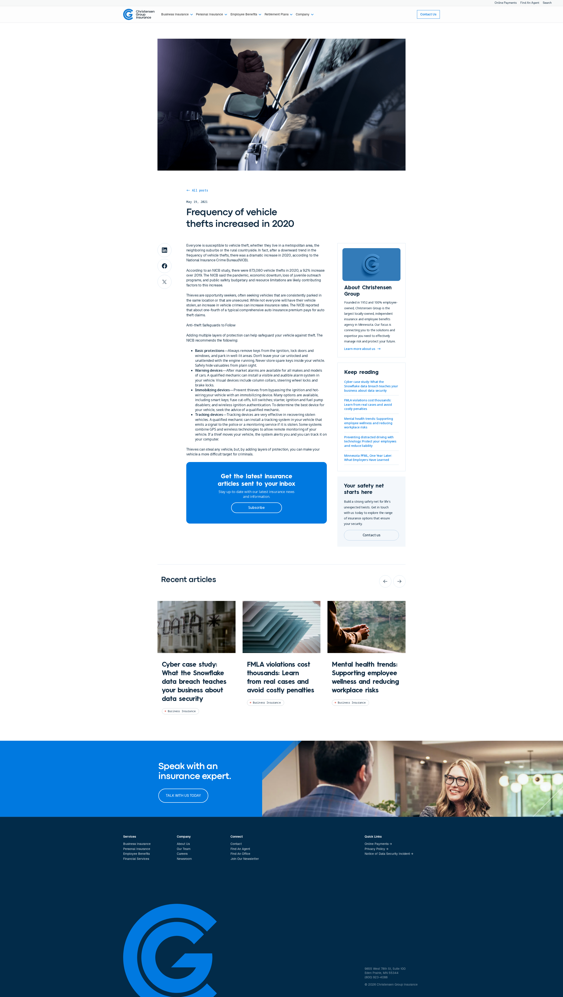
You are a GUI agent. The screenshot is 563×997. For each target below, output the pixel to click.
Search (547, 3)
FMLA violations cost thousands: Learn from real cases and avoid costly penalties (368, 404)
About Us (183, 844)
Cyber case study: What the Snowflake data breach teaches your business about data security (371, 386)
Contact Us (428, 14)
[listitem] (196, 661)
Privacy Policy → (376, 849)
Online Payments (506, 3)
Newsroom (184, 859)
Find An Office (240, 854)
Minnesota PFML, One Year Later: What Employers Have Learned (368, 457)
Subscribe (256, 507)
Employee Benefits (136, 854)
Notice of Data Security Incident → (389, 854)
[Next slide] (399, 581)
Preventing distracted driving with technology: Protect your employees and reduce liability (370, 441)
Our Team (183, 849)
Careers (182, 854)
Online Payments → (378, 844)
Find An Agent (529, 3)
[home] (139, 14)
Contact (236, 844)
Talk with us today (183, 795)
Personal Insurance (136, 849)
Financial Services (136, 859)
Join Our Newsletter (244, 859)
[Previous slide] (385, 581)
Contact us (371, 535)
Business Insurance (137, 844)
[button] (177, 14)
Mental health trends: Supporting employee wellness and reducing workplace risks (368, 423)
